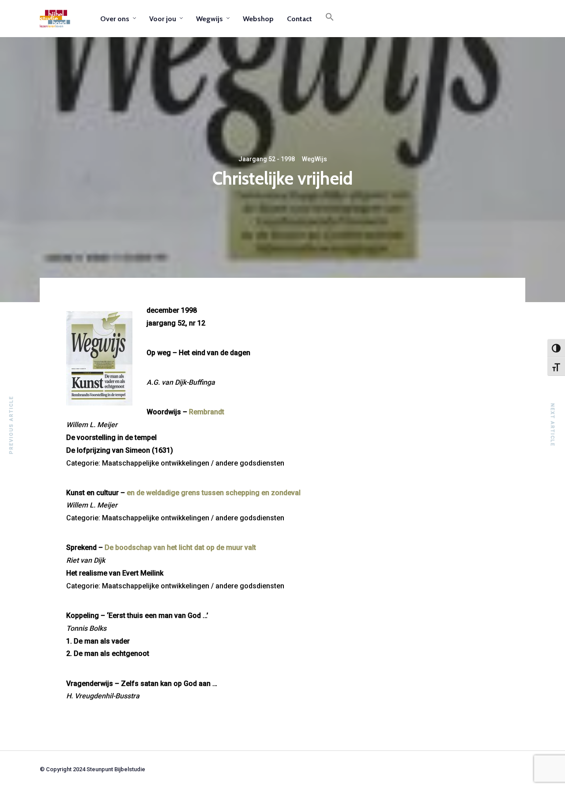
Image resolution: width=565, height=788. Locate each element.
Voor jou (162, 19)
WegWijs (314, 159)
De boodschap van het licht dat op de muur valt (180, 547)
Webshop (258, 19)
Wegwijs (209, 19)
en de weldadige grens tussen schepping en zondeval (214, 493)
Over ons (114, 19)
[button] (329, 18)
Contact (299, 19)
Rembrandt (206, 412)
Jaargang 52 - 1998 (266, 159)
